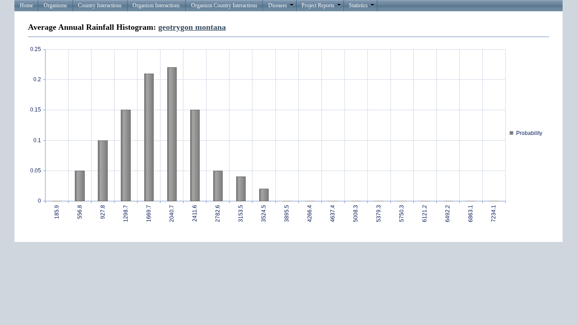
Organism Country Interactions (224, 5)
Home (26, 5)
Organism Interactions (156, 5)
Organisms (55, 5)
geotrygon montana (192, 27)
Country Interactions (100, 5)
